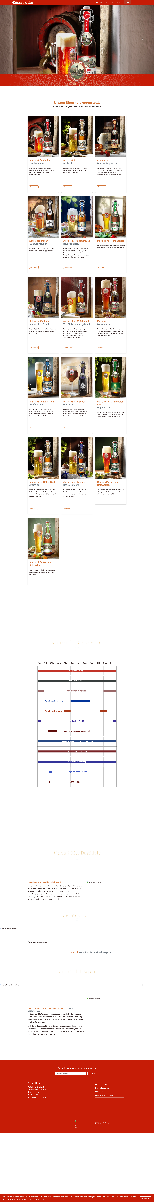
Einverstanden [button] (145, 1198)
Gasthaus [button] (99, 2)
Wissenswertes (100, 1092)
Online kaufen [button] (34, 187)
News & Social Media (102, 1088)
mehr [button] (42, 1199)
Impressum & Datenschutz (104, 1096)
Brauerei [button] (109, 2)
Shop (127, 2)
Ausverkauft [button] (101, 347)
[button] (11, 39)
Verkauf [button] (119, 2)
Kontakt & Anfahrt (101, 1084)
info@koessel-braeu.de (38, 1097)
